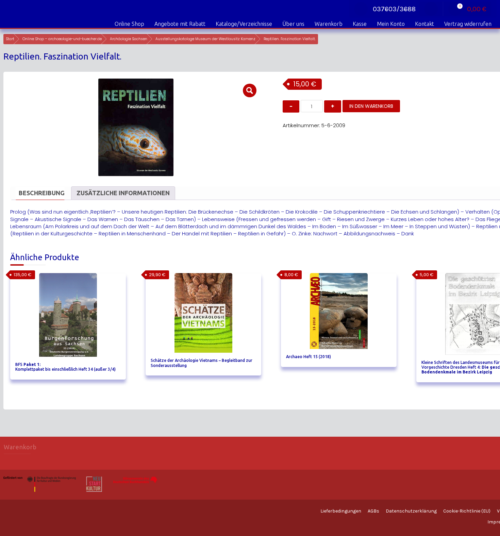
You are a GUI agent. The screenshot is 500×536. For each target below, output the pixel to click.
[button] (249, 90)
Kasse (360, 24)
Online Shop (129, 24)
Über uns (293, 24)
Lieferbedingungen (340, 511)
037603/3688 (394, 9)
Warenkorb (329, 24)
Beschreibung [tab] (42, 192)
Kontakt (424, 24)
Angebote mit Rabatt (179, 24)
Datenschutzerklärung (411, 511)
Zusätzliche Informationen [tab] (123, 192)
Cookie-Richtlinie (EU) (466, 511)
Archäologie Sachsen (128, 38)
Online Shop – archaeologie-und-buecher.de (62, 38)
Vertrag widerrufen (467, 24)
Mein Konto (391, 24)
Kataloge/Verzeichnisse (244, 24)
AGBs (373, 511)
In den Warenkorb (371, 106)
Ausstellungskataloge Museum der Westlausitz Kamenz (205, 38)
